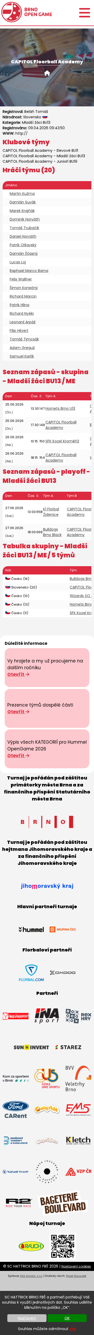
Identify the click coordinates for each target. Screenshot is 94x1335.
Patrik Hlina (19, 304)
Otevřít (16, 674)
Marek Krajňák (22, 210)
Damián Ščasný (24, 253)
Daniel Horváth (23, 236)
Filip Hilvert (19, 330)
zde (72, 1328)
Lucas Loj (18, 262)
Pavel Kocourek (76, 1276)
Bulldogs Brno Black (52, 532)
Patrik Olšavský (23, 245)
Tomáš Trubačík (24, 227)
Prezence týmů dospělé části (40, 705)
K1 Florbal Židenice (51, 511)
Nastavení (27, 1318)
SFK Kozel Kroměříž (62, 441)
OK (67, 1318)
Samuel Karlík (22, 356)
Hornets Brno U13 (60, 408)
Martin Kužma (22, 193)
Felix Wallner (21, 279)
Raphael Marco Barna (29, 270)
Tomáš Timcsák (24, 339)
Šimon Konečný (24, 287)
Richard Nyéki (22, 313)
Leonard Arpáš (23, 322)
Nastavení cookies (76, 1266)
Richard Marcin (23, 296)
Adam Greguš (22, 347)
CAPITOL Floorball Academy (27, 150)
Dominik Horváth (25, 219)
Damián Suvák (23, 202)
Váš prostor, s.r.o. (31, 1276)
